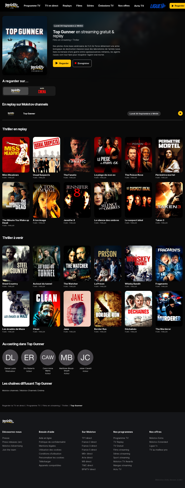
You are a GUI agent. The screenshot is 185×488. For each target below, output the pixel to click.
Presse (5, 438)
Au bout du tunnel (42, 283)
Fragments (162, 283)
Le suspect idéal (134, 220)
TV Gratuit (118, 445)
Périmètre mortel (165, 175)
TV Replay (118, 442)
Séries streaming (121, 453)
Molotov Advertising (12, 445)
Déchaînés (130, 329)
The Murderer (163, 329)
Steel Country (10, 283)
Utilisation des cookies (50, 449)
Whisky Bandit (132, 283)
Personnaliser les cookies (51, 457)
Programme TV (120, 438)
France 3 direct (89, 445)
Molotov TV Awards (123, 461)
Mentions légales (47, 445)
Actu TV (117, 469)
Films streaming (121, 449)
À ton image (39, 220)
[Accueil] (12, 6)
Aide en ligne (45, 438)
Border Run (100, 329)
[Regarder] (180, 113)
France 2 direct (89, 442)
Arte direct (87, 457)
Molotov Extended (158, 442)
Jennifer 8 (69, 220)
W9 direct (86, 461)
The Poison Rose (134, 175)
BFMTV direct (89, 469)
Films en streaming (62, 40)
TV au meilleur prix (158, 449)
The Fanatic (70, 175)
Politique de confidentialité (52, 442)
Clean (36, 329)
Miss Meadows (10, 175)
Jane (66, 329)
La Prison (99, 283)
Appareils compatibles (50, 465)
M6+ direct (87, 453)
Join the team (9, 449)
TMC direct (87, 465)
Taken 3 (160, 220)
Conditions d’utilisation (50, 453)
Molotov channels (10, 390)
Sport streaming (121, 457)
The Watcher (71, 283)
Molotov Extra (156, 438)
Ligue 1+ (153, 445)
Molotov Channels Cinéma (32, 390)
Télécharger (45, 461)
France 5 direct (89, 449)
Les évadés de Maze (13, 329)
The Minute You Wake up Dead (15, 221)
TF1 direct (87, 438)
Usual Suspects (41, 175)
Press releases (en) (12, 442)
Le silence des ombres (106, 220)
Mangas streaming (122, 465)
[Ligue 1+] (158, 6)
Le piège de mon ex (104, 175)
